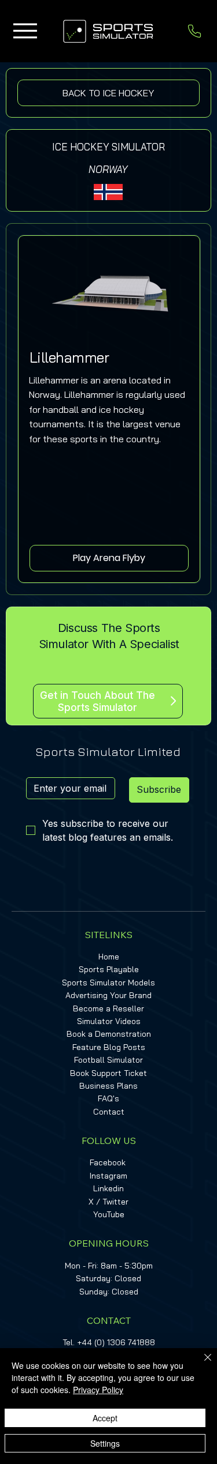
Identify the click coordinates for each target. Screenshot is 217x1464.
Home (108, 956)
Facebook (108, 1162)
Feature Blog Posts (108, 1047)
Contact (108, 1112)
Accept (105, 1418)
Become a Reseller (108, 1008)
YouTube (108, 1214)
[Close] (201, 1364)
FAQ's (108, 1098)
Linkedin (108, 1188)
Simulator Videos (109, 1021)
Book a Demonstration (109, 1034)
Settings (105, 1443)
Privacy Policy (98, 1389)
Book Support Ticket (108, 1073)
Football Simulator (108, 1060)
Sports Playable (109, 969)
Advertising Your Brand (108, 995)
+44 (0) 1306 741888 (116, 1342)
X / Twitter (108, 1201)
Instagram (108, 1176)
